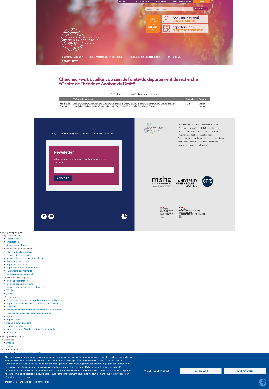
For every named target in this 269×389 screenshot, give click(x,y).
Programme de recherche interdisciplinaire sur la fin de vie (34, 300)
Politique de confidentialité (18, 381)
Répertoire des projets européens (23, 267)
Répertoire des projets (17, 261)
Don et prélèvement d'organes (153, 103)
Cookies (109, 133)
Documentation (41, 381)
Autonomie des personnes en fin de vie (122, 103)
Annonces (11, 332)
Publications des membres (19, 270)
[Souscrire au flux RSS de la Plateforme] (124, 216)
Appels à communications (18, 323)
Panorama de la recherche (19, 252)
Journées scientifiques (17, 280)
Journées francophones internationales (25, 287)
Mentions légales (69, 133)
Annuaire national (186, 19)
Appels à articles (14, 326)
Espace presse (185, 2)
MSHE (175, 2)
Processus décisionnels (126, 106)
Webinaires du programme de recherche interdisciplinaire (33, 309)
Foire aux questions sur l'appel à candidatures (28, 313)
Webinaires (12, 290)
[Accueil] (82, 39)
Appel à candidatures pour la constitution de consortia (32, 303)
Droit (188, 103)
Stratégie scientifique (16, 245)
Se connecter (201, 2)
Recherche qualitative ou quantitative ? (25, 353)
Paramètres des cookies (157, 371)
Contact (86, 133)
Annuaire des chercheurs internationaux (25, 258)
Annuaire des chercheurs (18, 255)
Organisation (12, 241)
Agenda (10, 346)
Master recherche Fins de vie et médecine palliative (31, 329)
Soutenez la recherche (153, 25)
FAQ (54, 133)
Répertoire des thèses (17, 264)
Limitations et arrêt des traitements (99, 106)
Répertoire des (188, 29)
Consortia (11, 306)
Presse (98, 133)
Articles (10, 342)
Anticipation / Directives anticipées (88, 103)
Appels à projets (14, 319)
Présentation (12, 238)
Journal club (11, 293)
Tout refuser (200, 371)
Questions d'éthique (147, 106)
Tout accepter (245, 371)
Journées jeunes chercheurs (19, 284)
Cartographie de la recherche (20, 274)
